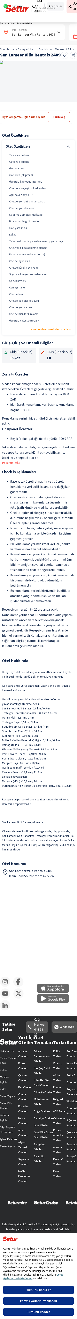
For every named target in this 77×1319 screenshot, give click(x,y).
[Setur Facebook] (20, 986)
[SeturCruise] (46, 1202)
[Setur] (17, 8)
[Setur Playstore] (55, 1002)
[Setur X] (20, 998)
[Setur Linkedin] (6, 1010)
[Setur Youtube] (6, 998)
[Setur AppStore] (55, 992)
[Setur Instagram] (6, 986)
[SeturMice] (17, 1202)
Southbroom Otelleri (21, 23)
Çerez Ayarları (8, 1146)
